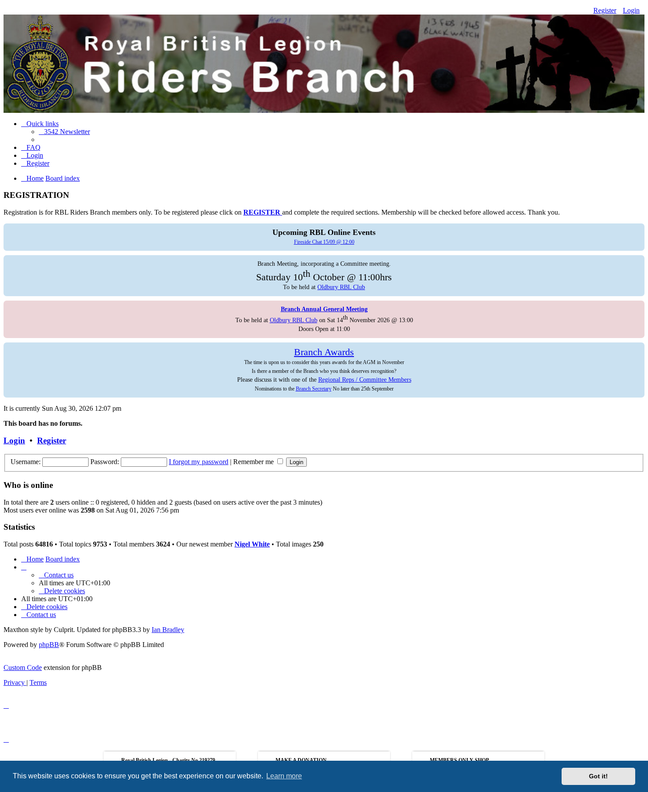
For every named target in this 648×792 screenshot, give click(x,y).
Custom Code (23, 667)
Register (604, 10)
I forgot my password (198, 461)
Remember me (254, 461)
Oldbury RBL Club (341, 286)
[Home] (324, 58)
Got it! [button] (598, 776)
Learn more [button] (284, 776)
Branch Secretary (313, 389)
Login (631, 10)
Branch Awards (324, 352)
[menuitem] (64, 131)
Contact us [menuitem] (59, 575)
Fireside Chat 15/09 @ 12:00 (324, 242)
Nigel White (252, 544)
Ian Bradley (168, 629)
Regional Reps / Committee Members (364, 379)
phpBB (49, 644)
